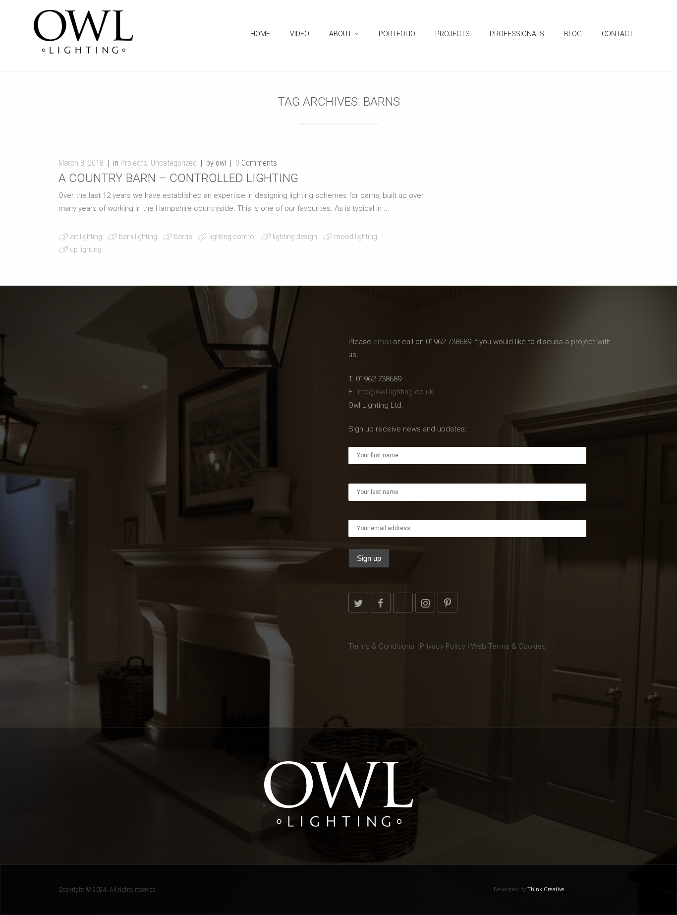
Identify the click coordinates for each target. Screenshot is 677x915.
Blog (573, 34)
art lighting (86, 237)
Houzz (403, 602)
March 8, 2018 (81, 163)
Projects (452, 34)
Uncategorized (174, 163)
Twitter (358, 602)
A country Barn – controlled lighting (178, 178)
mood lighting (355, 237)
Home (260, 34)
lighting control (232, 237)
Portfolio (397, 34)
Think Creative (545, 889)
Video (299, 34)
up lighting (86, 249)
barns (183, 237)
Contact (617, 34)
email (382, 341)
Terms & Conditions (381, 646)
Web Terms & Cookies (508, 646)
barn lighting (138, 237)
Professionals (517, 34)
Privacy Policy (442, 646)
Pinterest (447, 602)
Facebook (381, 602)
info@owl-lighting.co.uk (394, 391)
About (340, 34)
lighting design (295, 237)
